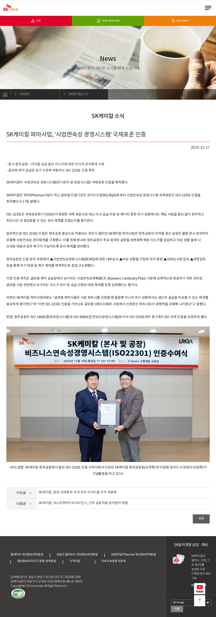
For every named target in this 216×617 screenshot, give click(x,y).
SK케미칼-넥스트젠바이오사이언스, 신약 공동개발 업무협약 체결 (83, 503)
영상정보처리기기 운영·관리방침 (36, 561)
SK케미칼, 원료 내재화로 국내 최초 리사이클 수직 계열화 (77, 492)
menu (209, 8)
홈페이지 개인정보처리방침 (27, 554)
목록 (201, 519)
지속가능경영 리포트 (113, 561)
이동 (177, 609)
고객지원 (78, 561)
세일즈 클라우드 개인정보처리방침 (77, 554)
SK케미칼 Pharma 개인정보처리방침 (133, 554)
